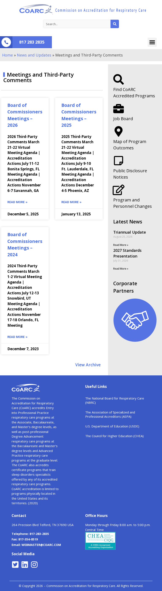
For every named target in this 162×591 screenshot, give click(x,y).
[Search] (115, 24)
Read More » (17, 202)
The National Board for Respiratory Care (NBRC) (114, 400)
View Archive (88, 365)
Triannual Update (129, 232)
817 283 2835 (32, 42)
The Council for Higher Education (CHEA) (114, 436)
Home (7, 55)
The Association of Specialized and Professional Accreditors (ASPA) (110, 414)
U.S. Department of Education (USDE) (112, 426)
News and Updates (34, 55)
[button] (152, 42)
